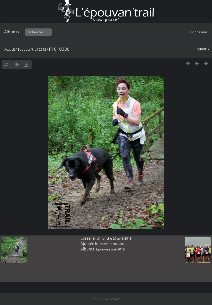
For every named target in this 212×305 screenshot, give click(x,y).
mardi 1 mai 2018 (113, 243)
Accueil (9, 49)
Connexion (198, 32)
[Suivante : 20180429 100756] (205, 63)
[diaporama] (17, 64)
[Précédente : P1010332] (196, 63)
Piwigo (115, 299)
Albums (11, 32)
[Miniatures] (187, 63)
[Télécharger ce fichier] (26, 64)
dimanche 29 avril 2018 (114, 238)
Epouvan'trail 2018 (32, 49)
